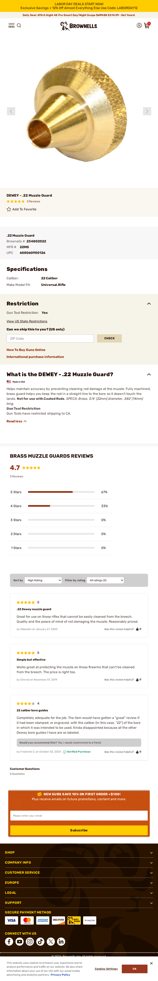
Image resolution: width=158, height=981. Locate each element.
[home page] (79, 26)
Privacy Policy (60, 974)
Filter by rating (75, 580)
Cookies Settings (106, 968)
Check (109, 338)
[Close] (151, 963)
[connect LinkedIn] (61, 941)
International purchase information (35, 357)
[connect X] (51, 941)
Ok (134, 968)
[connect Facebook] (9, 941)
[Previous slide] (11, 111)
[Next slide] (147, 111)
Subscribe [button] (79, 830)
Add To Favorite (24, 209)
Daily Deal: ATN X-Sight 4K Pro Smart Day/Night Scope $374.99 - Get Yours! (79, 15)
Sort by (18, 580)
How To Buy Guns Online (26, 350)
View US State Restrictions (27, 321)
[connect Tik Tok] (40, 941)
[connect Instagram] (30, 941)
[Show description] (17, 421)
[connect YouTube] (19, 941)
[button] (11, 25)
